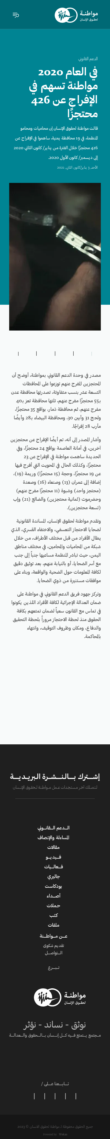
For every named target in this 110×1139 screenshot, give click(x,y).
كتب (54, 915)
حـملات (53, 906)
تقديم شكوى (53, 946)
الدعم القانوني (88, 59)
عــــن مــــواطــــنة (54, 936)
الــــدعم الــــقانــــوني (54, 828)
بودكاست (53, 886)
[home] (76, 15)
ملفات (53, 925)
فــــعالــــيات (53, 867)
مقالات (53, 847)
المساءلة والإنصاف (53, 837)
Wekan (62, 1134)
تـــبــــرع (53, 968)
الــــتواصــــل (53, 953)
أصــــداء (54, 896)
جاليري (53, 876)
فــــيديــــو (53, 857)
